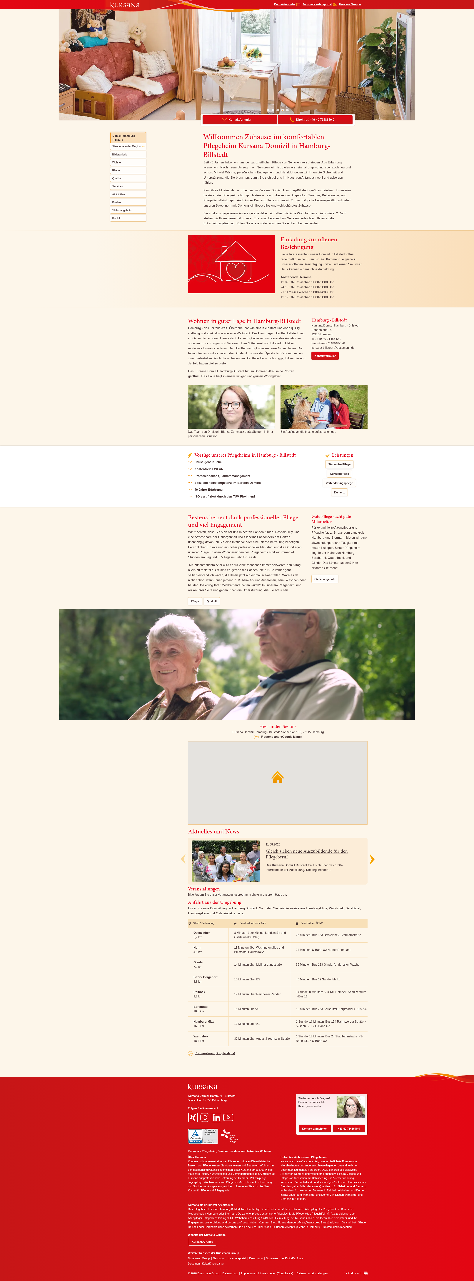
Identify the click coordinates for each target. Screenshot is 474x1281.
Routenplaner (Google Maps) (281, 736)
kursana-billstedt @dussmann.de (333, 347)
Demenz (339, 492)
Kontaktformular (284, 4)
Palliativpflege (347, 1173)
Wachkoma (317, 1173)
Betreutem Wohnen (258, 1165)
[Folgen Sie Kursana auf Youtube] (228, 1117)
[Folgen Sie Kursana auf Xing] (193, 1117)
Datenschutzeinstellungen (312, 1273)
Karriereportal (238, 1258)
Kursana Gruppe (350, 4)
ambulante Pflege (262, 1169)
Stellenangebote (324, 579)
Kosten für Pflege (198, 1190)
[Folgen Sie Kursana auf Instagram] (205, 1117)
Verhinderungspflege (339, 483)
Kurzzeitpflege (339, 473)
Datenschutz (230, 1273)
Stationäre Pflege (339, 464)
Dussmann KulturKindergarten (206, 1263)
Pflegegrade (222, 1190)
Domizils (353, 1182)
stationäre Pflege (198, 1173)
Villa (302, 1186)
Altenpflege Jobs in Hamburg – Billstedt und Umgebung (318, 1226)
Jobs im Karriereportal (317, 4)
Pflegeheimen (211, 1165)
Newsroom (219, 1258)
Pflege (195, 601)
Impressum (248, 1273)
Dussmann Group (199, 1258)
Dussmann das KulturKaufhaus (285, 1258)
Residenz (286, 1186)
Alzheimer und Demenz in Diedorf (323, 1194)
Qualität (212, 601)
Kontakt (314, 1128)
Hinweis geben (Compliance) (275, 1273)
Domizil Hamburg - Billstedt (124, 138)
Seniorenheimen (231, 1165)
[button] (268, 110)
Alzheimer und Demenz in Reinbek (316, 1190)
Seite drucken (353, 1273)
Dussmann (256, 1258)
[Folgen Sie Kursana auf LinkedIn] (217, 1117)
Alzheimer (287, 1173)
